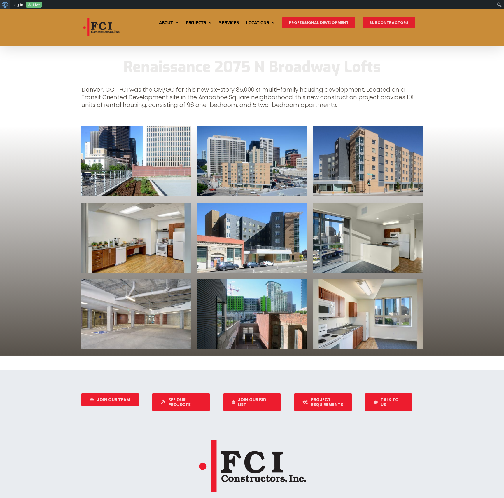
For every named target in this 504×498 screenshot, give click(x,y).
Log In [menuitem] (17, 4)
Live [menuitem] (36, 4)
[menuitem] (5, 4)
